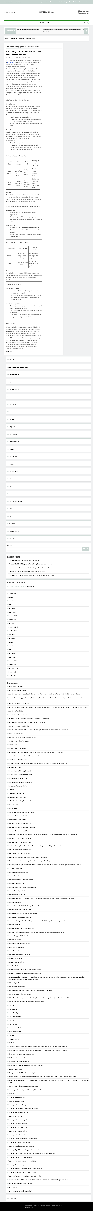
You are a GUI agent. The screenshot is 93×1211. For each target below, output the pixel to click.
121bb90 (9, 57)
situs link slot (12, 434)
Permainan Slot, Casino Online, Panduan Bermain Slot (24, 973)
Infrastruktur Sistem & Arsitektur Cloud (20, 782)
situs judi (11, 1005)
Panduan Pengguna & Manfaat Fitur (19, 936)
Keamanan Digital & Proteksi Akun (18, 831)
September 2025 (13, 634)
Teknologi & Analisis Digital (16, 1097)
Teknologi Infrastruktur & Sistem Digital (20, 1157)
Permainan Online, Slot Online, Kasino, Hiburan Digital (24, 969)
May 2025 (11, 649)
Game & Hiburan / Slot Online (17, 748)
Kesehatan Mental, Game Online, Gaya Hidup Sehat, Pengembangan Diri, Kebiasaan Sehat (35, 846)
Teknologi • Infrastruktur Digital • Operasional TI (22, 1138)
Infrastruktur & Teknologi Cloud (17, 778)
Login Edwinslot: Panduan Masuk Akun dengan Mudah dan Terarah (47, 29)
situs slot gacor (13, 397)
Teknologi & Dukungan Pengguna (18, 1105)
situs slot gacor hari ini (15, 501)
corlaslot (10, 62)
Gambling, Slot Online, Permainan (18, 741)
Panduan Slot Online (14, 939)
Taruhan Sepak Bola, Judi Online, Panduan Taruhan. (23, 1086)
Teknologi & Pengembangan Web (18, 1127)
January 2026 (12, 619)
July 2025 (11, 642)
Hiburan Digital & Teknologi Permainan (20, 775)
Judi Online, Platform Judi (16, 793)
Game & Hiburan (13, 745)
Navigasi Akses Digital (15, 868)
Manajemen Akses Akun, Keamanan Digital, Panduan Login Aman (28, 857)
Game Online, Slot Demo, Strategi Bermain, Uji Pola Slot (25, 756)
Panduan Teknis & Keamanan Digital (19, 943)
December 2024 (13, 668)
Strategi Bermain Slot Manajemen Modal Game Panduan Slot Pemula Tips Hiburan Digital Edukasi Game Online (42, 1076)
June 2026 (11, 601)
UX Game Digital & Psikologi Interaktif (19, 1191)
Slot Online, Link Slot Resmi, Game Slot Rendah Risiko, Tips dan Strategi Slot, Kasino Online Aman (38, 1050)
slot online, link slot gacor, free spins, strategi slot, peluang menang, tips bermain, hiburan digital (37, 1046)
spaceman (11, 524)
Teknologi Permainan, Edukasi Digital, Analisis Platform (25, 1168)
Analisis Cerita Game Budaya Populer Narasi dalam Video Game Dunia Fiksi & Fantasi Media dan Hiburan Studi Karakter (44, 694)
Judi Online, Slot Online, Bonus (17, 797)
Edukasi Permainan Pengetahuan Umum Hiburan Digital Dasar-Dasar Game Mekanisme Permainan (38, 730)
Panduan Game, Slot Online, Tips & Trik (20, 917)
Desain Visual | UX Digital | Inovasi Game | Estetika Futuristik (26, 722)
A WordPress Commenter (16, 586)
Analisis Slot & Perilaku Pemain (18, 715)
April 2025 (11, 653)
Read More (9, 352)
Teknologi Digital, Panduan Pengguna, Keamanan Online (25, 1150)
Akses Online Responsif (15, 686)
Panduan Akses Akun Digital (17, 883)
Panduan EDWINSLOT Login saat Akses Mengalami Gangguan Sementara (31, 564)
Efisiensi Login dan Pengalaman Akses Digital (22, 737)
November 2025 (13, 627)
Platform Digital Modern (15, 983)
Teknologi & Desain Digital (16, 1101)
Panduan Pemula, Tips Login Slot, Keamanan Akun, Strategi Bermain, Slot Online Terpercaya (36, 932)
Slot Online (11, 1043)
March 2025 (12, 657)
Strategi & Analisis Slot (15, 1069)
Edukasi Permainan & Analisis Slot (18, 726)
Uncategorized (12, 1187)
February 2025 (12, 661)
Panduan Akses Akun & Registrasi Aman (20, 879)
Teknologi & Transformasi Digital (18, 1135)
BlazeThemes (29, 1207)
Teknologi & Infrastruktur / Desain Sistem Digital (23, 1108)
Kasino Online (12, 808)
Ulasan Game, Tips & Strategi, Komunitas (20, 1183)
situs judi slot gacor (14, 1013)
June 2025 (11, 646)
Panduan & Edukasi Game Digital (18, 872)
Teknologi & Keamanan (15, 1116)
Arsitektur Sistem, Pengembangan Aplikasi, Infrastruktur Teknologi (28, 718)
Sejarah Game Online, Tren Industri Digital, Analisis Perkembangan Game (30, 990)
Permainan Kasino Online (16, 962)
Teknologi (11, 1093)
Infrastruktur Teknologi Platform (18, 786)
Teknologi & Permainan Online (17, 1131)
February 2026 (12, 616)
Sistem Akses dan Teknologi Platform (19, 994)
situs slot (11, 538)
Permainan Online (13, 966)
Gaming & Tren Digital (15, 767)
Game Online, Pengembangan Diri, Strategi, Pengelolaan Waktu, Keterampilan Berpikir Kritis (35, 752)
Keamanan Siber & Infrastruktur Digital (20, 842)
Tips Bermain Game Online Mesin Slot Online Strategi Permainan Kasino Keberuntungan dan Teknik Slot (39, 1180)
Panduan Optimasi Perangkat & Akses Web (21, 928)
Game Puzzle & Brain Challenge (17, 760)
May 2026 (11, 604)
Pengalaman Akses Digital (16, 947)
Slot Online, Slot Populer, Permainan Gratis (21, 1058)
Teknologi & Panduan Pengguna (17, 1123)
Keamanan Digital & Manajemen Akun (19, 823)
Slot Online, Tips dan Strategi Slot (18, 1061)
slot (9, 382)
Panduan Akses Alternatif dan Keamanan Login (22, 887)
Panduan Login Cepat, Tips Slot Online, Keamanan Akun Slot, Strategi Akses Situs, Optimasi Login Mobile (40, 921)
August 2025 (12, 638)
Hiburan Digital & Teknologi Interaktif (19, 771)
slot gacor (11, 419)
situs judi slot (12, 1009)
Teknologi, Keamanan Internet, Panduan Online (22, 1172)
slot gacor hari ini (13, 389)
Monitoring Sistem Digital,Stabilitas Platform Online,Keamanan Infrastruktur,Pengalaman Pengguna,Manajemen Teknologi (45, 865)
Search (9, 545)
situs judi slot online (14, 1016)
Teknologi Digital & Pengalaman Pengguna (21, 1146)
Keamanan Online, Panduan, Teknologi (19, 838)
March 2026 (12, 612)
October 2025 (12, 631)
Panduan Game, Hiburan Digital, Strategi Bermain (23, 913)
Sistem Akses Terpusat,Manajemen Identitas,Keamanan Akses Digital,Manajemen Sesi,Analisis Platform (40, 998)
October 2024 (12, 676)
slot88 (10, 486)
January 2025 (12, 664)
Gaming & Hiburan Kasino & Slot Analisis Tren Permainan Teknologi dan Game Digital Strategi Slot (38, 763)
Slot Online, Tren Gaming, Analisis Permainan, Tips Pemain (26, 1065)
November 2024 (13, 672)
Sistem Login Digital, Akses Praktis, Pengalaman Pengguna (26, 1001)
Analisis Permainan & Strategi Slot (18, 703)
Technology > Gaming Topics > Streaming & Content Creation (27, 1090)
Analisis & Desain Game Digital (17, 690)
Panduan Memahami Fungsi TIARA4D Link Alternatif (24, 560)
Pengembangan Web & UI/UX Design (19, 955)
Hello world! (30, 586)
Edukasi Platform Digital (15, 733)
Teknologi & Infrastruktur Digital (18, 1112)
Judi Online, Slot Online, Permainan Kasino (21, 801)
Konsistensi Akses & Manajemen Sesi (19, 850)
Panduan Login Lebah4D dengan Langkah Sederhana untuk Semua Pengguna (32, 575)
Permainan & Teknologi (15, 958)
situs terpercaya (13, 471)
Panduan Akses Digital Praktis (17, 891)
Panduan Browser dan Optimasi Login (19, 910)
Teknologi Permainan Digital (17, 1165)
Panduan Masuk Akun (15, 924)
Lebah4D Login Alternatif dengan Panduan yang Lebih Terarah (61, 2)
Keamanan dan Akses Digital (17, 820)
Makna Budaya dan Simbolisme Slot (19, 853)
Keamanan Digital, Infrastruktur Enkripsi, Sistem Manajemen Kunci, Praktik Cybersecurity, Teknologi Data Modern (42, 835)
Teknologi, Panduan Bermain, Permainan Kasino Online (24, 1176)
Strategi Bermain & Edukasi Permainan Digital (22, 1073)
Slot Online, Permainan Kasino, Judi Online (21, 1054)
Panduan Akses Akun (14, 876)
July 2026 (11, 597)
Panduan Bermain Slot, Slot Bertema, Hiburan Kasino (24, 906)
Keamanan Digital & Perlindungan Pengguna (21, 827)
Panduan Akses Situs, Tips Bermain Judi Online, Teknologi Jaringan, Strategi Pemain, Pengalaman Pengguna (41, 898)
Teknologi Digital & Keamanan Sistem (19, 1142)
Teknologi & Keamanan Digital (17, 1120)
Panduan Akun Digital (14, 902)
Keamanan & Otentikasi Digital (17, 816)
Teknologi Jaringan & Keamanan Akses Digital (22, 1161)
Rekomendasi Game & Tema (17, 986)
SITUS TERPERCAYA (14, 1031)
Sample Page (44, 23)
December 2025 (13, 623)
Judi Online (11, 790)
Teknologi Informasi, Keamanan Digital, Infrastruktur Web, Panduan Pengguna (31, 1153)
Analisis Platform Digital (15, 711)
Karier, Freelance (13, 805)
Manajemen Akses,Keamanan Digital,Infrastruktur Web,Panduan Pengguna (30, 861)
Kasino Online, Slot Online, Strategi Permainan (22, 812)
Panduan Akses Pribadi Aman (17, 895)
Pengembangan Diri (14, 951)
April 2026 (11, 608)
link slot (10, 412)
